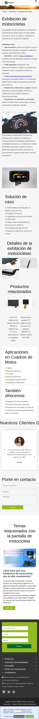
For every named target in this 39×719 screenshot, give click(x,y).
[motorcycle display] (19, 178)
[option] (16, 318)
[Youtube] (9, 692)
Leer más (9, 608)
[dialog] (19, 712)
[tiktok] (14, 692)
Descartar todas (19, 716)
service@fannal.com (22, 677)
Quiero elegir (8, 716)
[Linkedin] (4, 692)
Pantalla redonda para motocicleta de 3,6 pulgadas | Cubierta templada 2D (29, 323)
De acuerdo (29, 716)
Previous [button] (5, 303)
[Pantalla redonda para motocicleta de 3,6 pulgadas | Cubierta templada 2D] (28, 303)
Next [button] (33, 303)
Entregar (12, 507)
